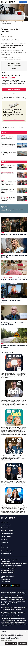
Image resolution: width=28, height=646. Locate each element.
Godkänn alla (23, 643)
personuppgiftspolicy (6, 640)
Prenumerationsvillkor (6, 550)
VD (2, 545)
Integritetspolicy (5, 553)
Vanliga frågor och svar (7, 533)
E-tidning (3, 522)
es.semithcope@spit (6, 210)
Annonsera (3, 542)
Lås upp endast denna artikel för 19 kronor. (14, 97)
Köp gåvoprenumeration (7, 530)
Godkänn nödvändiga (11, 643)
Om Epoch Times (5, 548)
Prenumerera (23, 2)
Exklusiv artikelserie (6, 536)
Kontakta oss (4, 539)
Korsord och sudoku (6, 525)
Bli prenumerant (5, 527)
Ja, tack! (14, 119)
